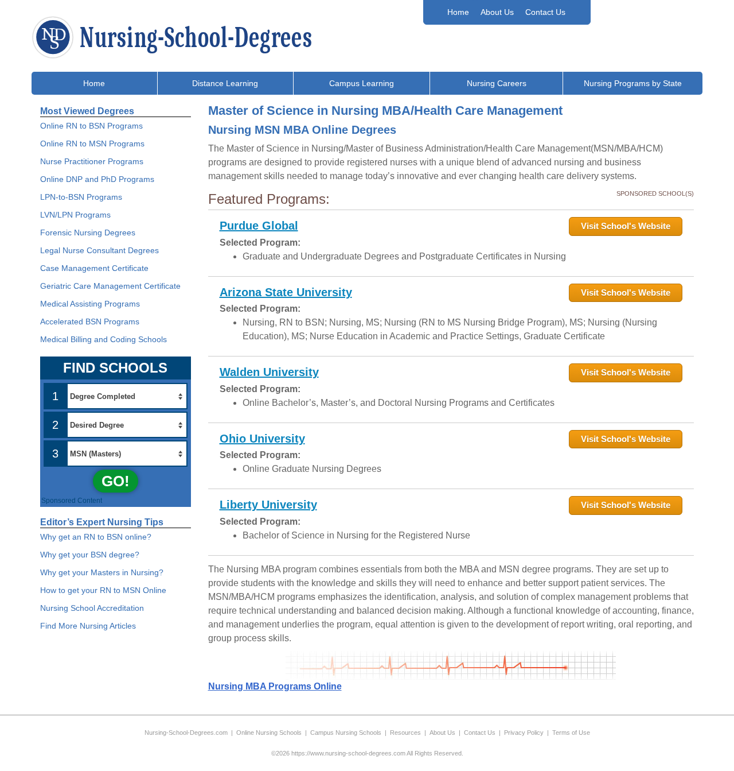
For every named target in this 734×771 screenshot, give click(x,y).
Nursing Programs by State (633, 83)
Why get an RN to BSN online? (95, 536)
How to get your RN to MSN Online (103, 590)
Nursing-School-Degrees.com (186, 732)
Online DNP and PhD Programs (97, 179)
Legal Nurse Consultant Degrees (99, 250)
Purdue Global (259, 225)
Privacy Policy (524, 732)
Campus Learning (361, 83)
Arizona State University (286, 292)
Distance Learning (225, 83)
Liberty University (268, 504)
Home (458, 12)
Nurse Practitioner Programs (91, 161)
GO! (115, 481)
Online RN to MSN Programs (92, 143)
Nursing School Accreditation (92, 608)
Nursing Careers (496, 83)
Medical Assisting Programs (90, 303)
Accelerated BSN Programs (89, 321)
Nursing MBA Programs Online (275, 686)
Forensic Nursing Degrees (87, 232)
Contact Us (545, 12)
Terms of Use (571, 732)
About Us (497, 12)
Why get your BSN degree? (89, 554)
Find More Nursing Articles (88, 625)
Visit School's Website (625, 226)
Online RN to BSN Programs (91, 125)
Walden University (269, 372)
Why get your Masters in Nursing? (101, 572)
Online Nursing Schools (269, 732)
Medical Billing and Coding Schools (103, 339)
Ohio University (262, 438)
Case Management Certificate (94, 268)
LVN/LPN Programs (75, 214)
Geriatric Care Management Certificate (110, 285)
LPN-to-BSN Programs (81, 197)
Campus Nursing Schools (345, 732)
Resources (405, 732)
